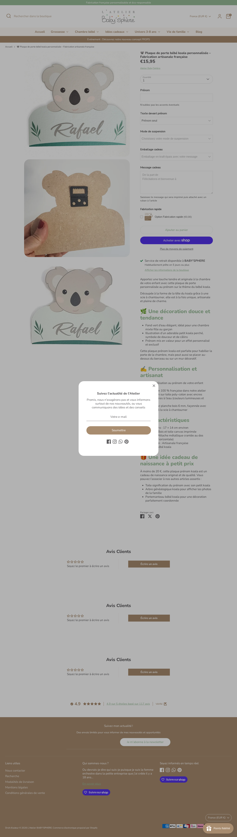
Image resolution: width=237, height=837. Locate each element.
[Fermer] (154, 385)
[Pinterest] (126, 442)
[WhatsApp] (120, 442)
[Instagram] (115, 442)
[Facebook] (109, 442)
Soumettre (119, 430)
